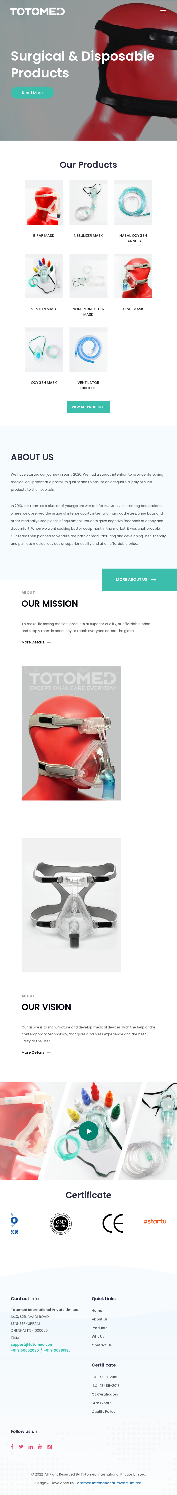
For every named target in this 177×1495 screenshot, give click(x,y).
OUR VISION (46, 1007)
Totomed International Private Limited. (108, 1483)
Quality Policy (103, 1411)
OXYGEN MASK (44, 382)
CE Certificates (105, 1394)
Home (97, 1310)
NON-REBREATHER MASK (88, 311)
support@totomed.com (32, 1345)
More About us (132, 579)
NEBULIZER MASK (88, 235)
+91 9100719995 (57, 1350)
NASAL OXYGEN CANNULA (133, 238)
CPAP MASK (133, 309)
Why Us (98, 1336)
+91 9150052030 (25, 1350)
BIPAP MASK (43, 235)
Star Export (101, 1402)
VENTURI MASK (44, 309)
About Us (100, 1319)
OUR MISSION (50, 604)
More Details (33, 642)
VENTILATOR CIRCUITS (88, 385)
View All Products (89, 407)
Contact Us (102, 1345)
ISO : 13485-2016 (106, 1385)
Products (99, 1327)
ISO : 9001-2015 (104, 1377)
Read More (32, 92)
